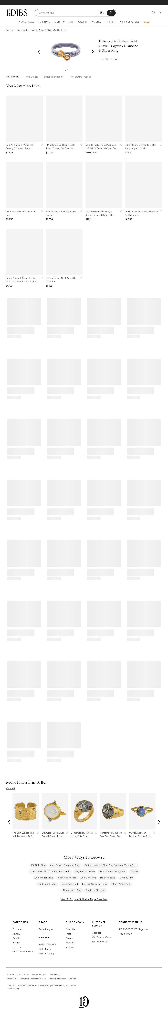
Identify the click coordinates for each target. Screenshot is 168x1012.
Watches (96, 21)
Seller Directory (46, 953)
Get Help (96, 932)
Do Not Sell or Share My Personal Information (26, 978)
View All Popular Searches (84, 899)
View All (10, 788)
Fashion (110, 21)
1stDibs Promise (99, 941)
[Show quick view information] (41, 145)
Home (8, 30)
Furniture (44, 21)
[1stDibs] (16, 12)
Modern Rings (38, 30)
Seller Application (47, 944)
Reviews (70, 947)
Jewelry (82, 21)
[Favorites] (153, 12)
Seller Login (45, 948)
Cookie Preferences (57, 978)
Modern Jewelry (21, 30)
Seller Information (53, 76)
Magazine (133, 929)
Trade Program (46, 929)
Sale (146, 21)
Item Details (31, 76)
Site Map (72, 978)
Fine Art (16, 938)
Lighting (60, 21)
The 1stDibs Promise (80, 76)
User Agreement (39, 974)
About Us (70, 929)
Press (68, 933)
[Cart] (159, 12)
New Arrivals (26, 21)
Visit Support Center (102, 937)
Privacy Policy (55, 974)
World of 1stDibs (129, 21)
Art (71, 21)
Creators (16, 947)
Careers (69, 938)
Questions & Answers (23, 951)
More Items (12, 76)
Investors (70, 942)
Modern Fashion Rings (56, 30)
